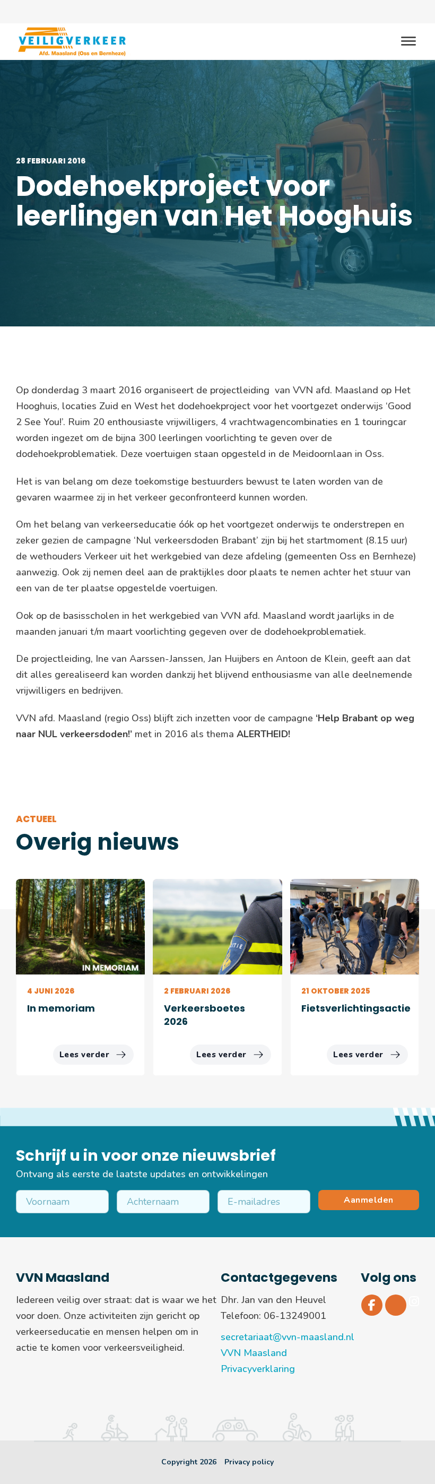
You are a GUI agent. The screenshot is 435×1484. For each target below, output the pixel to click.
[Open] (408, 42)
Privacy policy (249, 1462)
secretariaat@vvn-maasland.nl (287, 1337)
